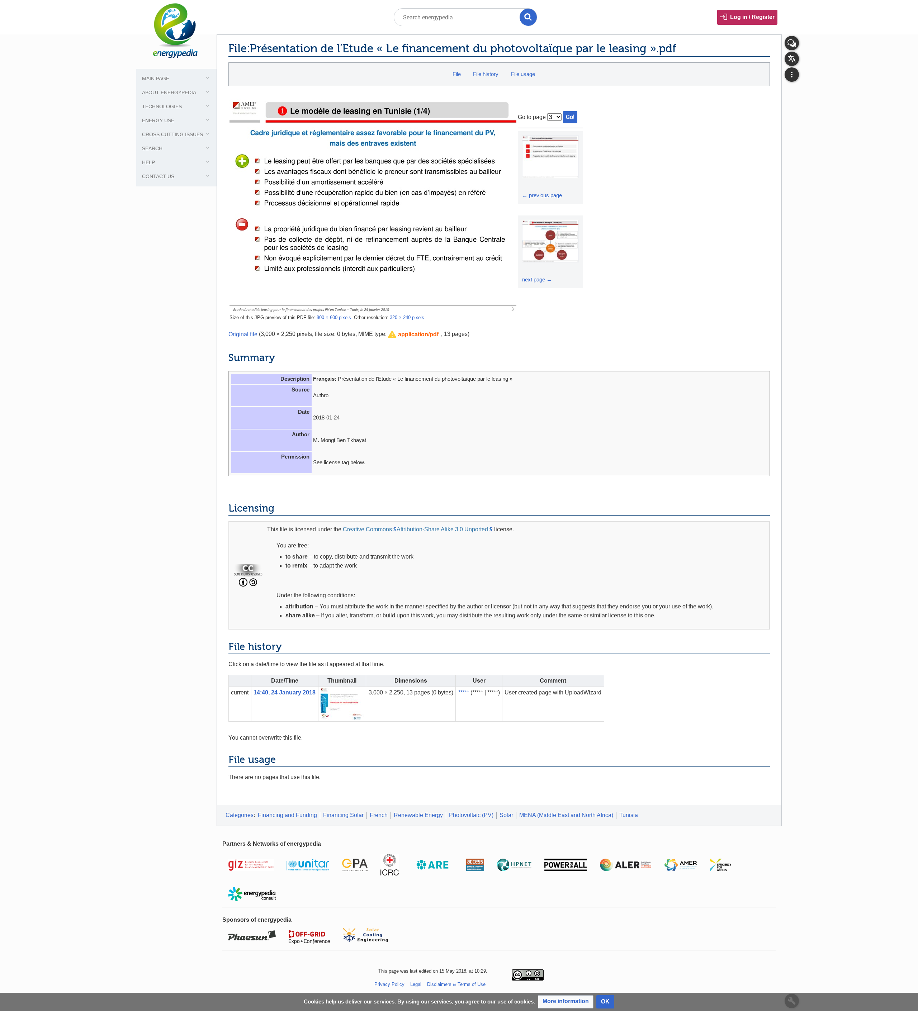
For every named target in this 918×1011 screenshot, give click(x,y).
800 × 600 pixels (334, 317)
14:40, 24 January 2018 (285, 692)
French (379, 815)
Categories (240, 815)
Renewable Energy (418, 815)
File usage (523, 74)
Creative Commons (367, 529)
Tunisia (628, 815)
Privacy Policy (389, 984)
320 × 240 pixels (407, 317)
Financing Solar (343, 815)
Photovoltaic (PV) (471, 815)
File (457, 74)
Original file (242, 334)
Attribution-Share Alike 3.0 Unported (442, 529)
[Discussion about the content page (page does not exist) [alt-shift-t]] (792, 43)
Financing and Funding (287, 815)
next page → (537, 279)
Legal (415, 984)
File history (485, 74)
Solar (506, 815)
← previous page (542, 195)
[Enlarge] (528, 184)
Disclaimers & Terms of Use (456, 984)
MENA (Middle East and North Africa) (566, 815)
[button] (413, 334)
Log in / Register (752, 17)
